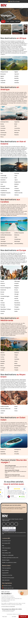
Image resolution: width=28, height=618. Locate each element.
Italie (2, 300)
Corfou (2, 357)
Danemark (3, 290)
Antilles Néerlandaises (6, 235)
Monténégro (17, 365)
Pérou (2, 137)
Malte (15, 363)
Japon (16, 180)
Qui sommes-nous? (6, 540)
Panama (16, 134)
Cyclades (16, 359)
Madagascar (17, 449)
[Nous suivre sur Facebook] (4, 524)
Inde (15, 177)
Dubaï (15, 406)
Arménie (16, 283)
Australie (16, 173)
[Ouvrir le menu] (25, 5)
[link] (21, 5)
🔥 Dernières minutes (6, 585)
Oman (15, 410)
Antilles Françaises (19, 233)
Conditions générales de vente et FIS (10, 557)
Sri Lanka (16, 453)
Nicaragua (3, 134)
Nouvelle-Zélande (5, 188)
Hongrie (16, 296)
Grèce (15, 361)
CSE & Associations (6, 548)
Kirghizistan (17, 182)
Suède (16, 311)
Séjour (3, 21)
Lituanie (3, 302)
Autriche (3, 285)
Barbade (3, 237)
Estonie (2, 292)
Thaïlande (3, 195)
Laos (2, 184)
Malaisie (16, 184)
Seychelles (3, 453)
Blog (3, 545)
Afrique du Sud (4, 72)
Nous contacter (5, 570)
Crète (15, 357)
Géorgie (16, 294)
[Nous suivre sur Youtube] (16, 524)
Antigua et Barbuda (5, 233)
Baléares (16, 352)
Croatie (2, 359)
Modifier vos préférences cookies (9, 562)
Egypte (2, 76)
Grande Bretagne (5, 296)
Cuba (15, 237)
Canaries (3, 355)
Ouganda (3, 80)
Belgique (16, 285)
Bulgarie (16, 287)
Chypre (16, 355)
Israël (15, 408)
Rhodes (16, 367)
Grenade (3, 239)
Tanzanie (3, 82)
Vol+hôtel (12, 21)
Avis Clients (4, 550)
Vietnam (16, 195)
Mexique (16, 132)
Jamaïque (3, 241)
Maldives (3, 451)
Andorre (3, 283)
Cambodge (3, 175)
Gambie (16, 76)
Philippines (17, 190)
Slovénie (3, 311)
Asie (2, 173)
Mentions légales (5, 560)
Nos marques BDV (6, 543)
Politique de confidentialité (7, 555)
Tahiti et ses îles (18, 192)
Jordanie (3, 410)
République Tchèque (6, 309)
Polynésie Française (5, 192)
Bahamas (16, 235)
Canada (3, 126)
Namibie (16, 78)
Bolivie (2, 124)
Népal (15, 186)
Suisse (2, 313)
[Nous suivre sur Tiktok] (12, 524)
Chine (15, 175)
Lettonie (16, 300)
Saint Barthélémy (18, 243)
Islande (16, 298)
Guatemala (3, 132)
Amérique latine (4, 122)
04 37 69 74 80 (8, 528)
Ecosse (16, 290)
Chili (15, 126)
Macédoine (17, 302)
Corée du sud (4, 177)
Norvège (3, 305)
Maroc (2, 365)
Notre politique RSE (6, 552)
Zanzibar (16, 82)
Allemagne (17, 281)
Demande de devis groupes (8, 577)
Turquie (16, 370)
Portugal (3, 367)
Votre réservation (6, 580)
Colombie (3, 128)
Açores (2, 281)
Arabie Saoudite (5, 406)
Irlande (2, 298)
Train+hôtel (17, 21)
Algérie (16, 72)
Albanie (2, 352)
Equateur (3, 130)
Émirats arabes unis (5, 408)
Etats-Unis (17, 130)
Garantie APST (5, 572)
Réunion (16, 451)
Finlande (16, 292)
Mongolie (3, 186)
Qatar (2, 413)
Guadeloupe (17, 239)
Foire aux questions (6, 568)
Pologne (16, 307)
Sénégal (16, 80)
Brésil (15, 124)
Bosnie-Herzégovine (6, 287)
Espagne (3, 361)
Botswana (3, 74)
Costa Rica (17, 128)
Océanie (16, 188)
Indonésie (3, 180)
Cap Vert (16, 74)
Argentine (16, 122)
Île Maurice (3, 449)
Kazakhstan (4, 182)
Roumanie (16, 309)
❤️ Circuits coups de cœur (8, 588)
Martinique (17, 241)
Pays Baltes (17, 305)
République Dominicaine (7, 243)
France (2, 294)
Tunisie (2, 370)
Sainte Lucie (4, 245)
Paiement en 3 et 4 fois (7, 575)
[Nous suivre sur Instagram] (8, 524)
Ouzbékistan (4, 190)
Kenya (2, 78)
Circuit (7, 21)
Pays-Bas (3, 307)
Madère (2, 363)
